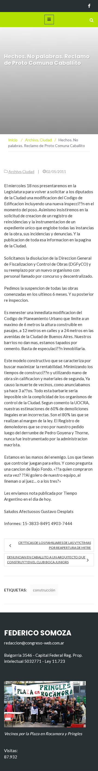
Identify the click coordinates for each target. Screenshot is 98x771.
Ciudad (28, 171)
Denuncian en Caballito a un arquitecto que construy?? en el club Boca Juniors (46, 559)
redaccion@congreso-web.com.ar (34, 642)
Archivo (15, 171)
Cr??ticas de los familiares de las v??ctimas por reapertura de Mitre (54, 545)
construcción (44, 590)
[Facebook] (89, 6)
